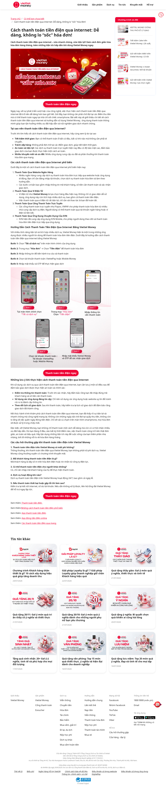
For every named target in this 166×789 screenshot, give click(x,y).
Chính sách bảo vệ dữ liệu (76, 771)
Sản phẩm (97, 4)
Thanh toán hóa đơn (95, 720)
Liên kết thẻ (90, 705)
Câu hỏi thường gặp (119, 732)
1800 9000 (139, 700)
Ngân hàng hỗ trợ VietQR (50, 771)
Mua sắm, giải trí (68, 725)
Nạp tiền (89, 710)
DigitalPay (96, 774)
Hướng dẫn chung (93, 700)
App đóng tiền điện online (34, 518)
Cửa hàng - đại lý (117, 737)
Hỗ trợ (150, 4)
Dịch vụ (110, 4)
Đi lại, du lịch (66, 729)
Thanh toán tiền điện (32, 502)
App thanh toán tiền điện (34, 513)
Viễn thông (65, 700)
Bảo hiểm (64, 720)
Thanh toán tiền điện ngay (60, 104)
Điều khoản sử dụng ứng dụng (134, 771)
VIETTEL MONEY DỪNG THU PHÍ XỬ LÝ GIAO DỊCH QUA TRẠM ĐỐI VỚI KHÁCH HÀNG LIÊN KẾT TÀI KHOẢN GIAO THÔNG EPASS (140, 29)
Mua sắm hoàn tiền (69, 744)
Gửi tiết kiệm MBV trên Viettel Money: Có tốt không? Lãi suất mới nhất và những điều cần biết (141, 55)
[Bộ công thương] (83, 780)
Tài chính (64, 715)
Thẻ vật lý (18, 771)
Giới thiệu (82, 4)
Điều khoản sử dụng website (104, 771)
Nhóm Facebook (117, 705)
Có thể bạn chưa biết (34, 18)
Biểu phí (30, 771)
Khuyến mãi (136, 4)
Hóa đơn (64, 710)
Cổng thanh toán (43, 705)
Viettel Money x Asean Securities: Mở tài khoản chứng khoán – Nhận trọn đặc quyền (140, 68)
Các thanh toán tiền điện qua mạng (39, 523)
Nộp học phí (66, 734)
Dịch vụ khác (66, 739)
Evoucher (39, 710)
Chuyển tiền (66, 705)
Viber (111, 720)
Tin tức (122, 4)
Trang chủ (15, 18)
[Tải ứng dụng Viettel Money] (144, 717)
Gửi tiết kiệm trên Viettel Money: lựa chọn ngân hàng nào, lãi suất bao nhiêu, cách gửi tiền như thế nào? (141, 81)
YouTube (113, 710)
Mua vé (88, 734)
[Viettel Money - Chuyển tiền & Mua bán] (22, 4)
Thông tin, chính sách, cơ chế (74, 774)
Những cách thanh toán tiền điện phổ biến (42, 508)
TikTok (112, 715)
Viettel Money (17, 700)
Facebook (114, 700)
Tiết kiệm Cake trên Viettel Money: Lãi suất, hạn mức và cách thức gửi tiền (140, 42)
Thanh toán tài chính (95, 729)
